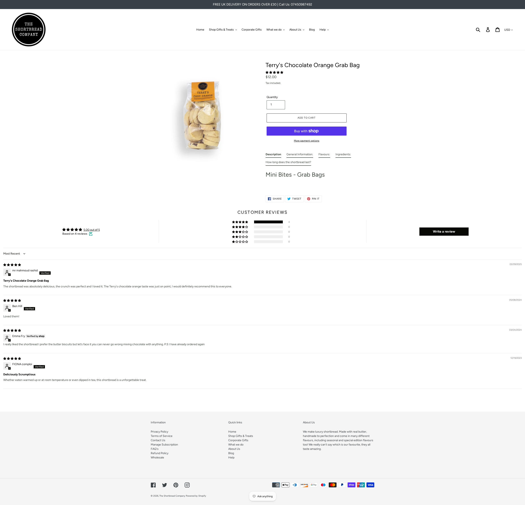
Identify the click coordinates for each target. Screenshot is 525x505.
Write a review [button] (444, 231)
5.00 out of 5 (91, 230)
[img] (12, 265)
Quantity (272, 97)
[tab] (273, 155)
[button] (274, 72)
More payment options (306, 140)
